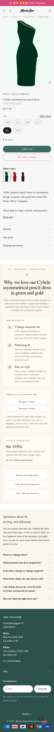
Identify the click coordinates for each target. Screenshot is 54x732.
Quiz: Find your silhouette (27, 493)
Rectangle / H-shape (27, 408)
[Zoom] (50, 83)
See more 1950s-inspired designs (19, 460)
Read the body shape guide (27, 475)
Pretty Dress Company (16, 94)
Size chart (45, 116)
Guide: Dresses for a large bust (27, 484)
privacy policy (9, 700)
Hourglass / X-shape (27, 402)
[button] (27, 157)
